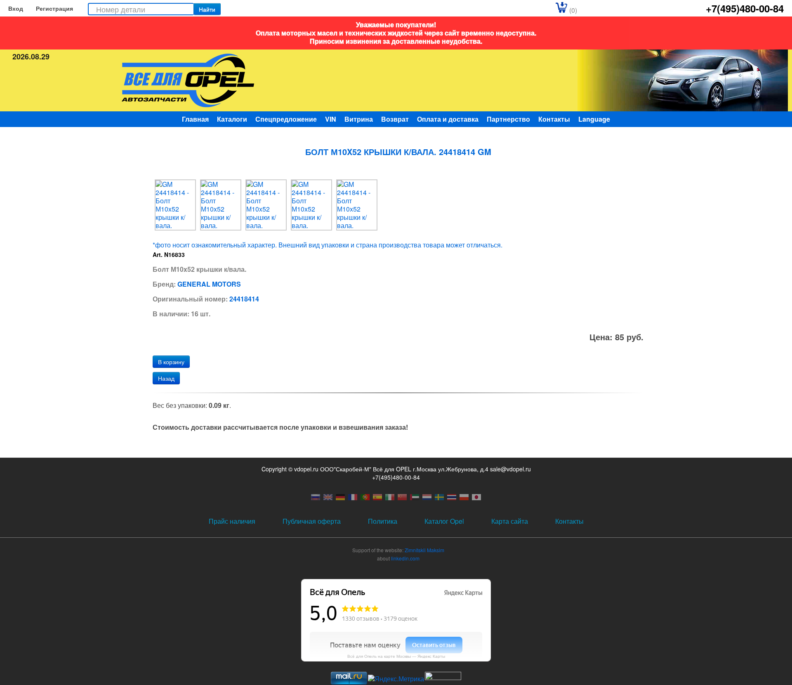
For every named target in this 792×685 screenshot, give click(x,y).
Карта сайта (509, 521)
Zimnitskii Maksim (424, 549)
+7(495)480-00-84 (745, 8)
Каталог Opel (444, 521)
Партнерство (508, 119)
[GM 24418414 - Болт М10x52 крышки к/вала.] (175, 204)
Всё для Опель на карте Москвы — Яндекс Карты (396, 656)
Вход (15, 8)
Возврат (395, 119)
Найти (207, 9)
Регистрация (54, 8)
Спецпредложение (286, 119)
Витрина (358, 119)
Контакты (554, 119)
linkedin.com (405, 558)
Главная (195, 119)
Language (594, 119)
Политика (382, 521)
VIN (330, 119)
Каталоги (232, 119)
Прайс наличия (232, 521)
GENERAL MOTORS (209, 284)
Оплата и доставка (447, 119)
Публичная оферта (312, 521)
